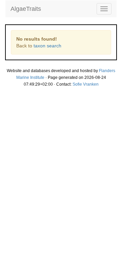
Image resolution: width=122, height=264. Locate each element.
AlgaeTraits (26, 8)
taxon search (47, 45)
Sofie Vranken (86, 84)
